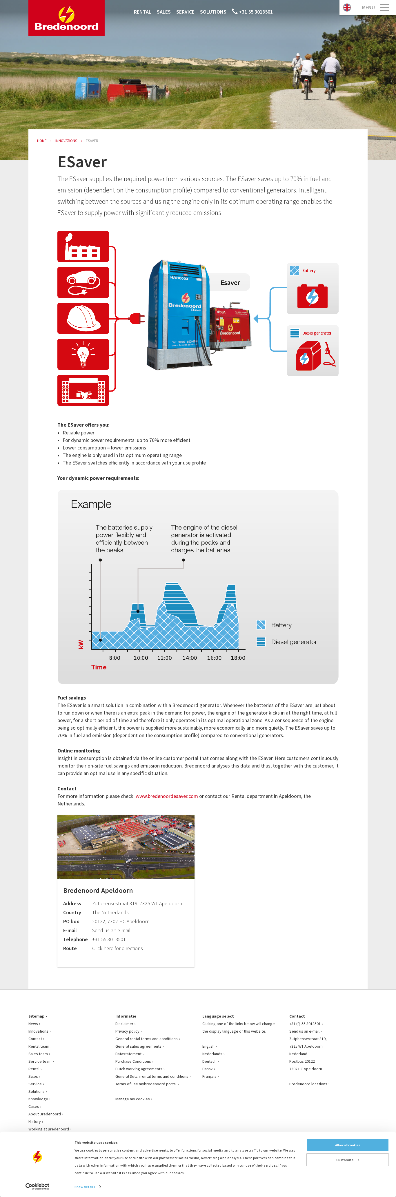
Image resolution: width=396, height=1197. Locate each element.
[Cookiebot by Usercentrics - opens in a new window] (37, 1186)
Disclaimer (124, 1023)
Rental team (38, 1046)
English (208, 1046)
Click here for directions (117, 948)
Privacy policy (127, 1031)
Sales (164, 11)
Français (209, 1076)
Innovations (38, 1031)
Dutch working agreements (138, 1068)
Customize (345, 1160)
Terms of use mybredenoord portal (146, 1083)
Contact (35, 1038)
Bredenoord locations (308, 1083)
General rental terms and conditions (146, 1038)
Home (42, 140)
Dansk (207, 1068)
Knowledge (38, 1098)
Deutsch (209, 1061)
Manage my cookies (132, 1098)
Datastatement (128, 1053)
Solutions (213, 11)
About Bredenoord (44, 1114)
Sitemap (36, 1016)
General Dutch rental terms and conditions (151, 1076)
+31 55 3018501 (255, 11)
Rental (142, 11)
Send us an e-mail (304, 1031)
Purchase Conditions (133, 1061)
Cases (33, 1106)
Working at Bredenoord (48, 1129)
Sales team (38, 1053)
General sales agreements (138, 1046)
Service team (40, 1061)
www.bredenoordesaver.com (167, 796)
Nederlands (212, 1053)
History (34, 1121)
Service (185, 11)
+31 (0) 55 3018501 (305, 1023)
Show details (85, 1187)
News (33, 1023)
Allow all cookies (347, 1145)
